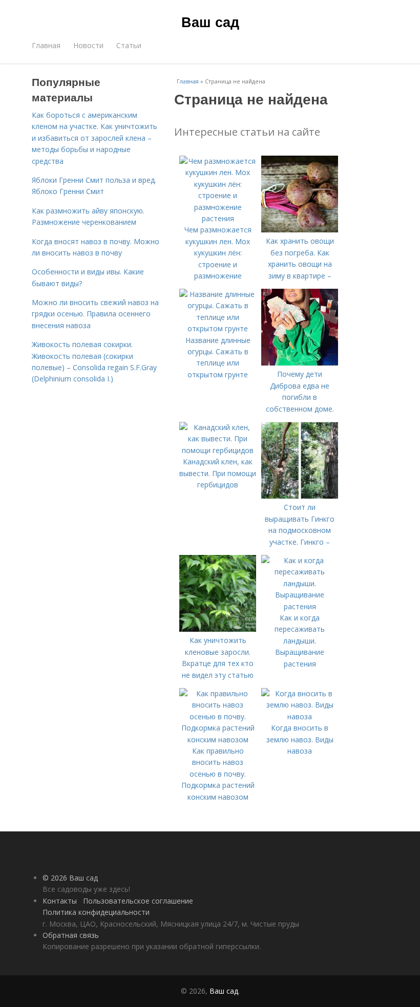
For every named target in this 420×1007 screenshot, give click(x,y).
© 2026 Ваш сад (70, 878)
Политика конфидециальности (96, 912)
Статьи (128, 45)
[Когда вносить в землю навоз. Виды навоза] (299, 716)
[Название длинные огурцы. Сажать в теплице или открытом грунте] (217, 328)
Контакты (60, 901)
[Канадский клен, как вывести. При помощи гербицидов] (217, 450)
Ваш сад (210, 21)
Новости (88, 45)
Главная (46, 45)
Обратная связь (71, 935)
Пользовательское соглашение (138, 901)
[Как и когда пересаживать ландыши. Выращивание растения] (299, 606)
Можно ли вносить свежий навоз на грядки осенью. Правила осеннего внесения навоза (95, 313)
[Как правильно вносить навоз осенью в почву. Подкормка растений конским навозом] (217, 739)
